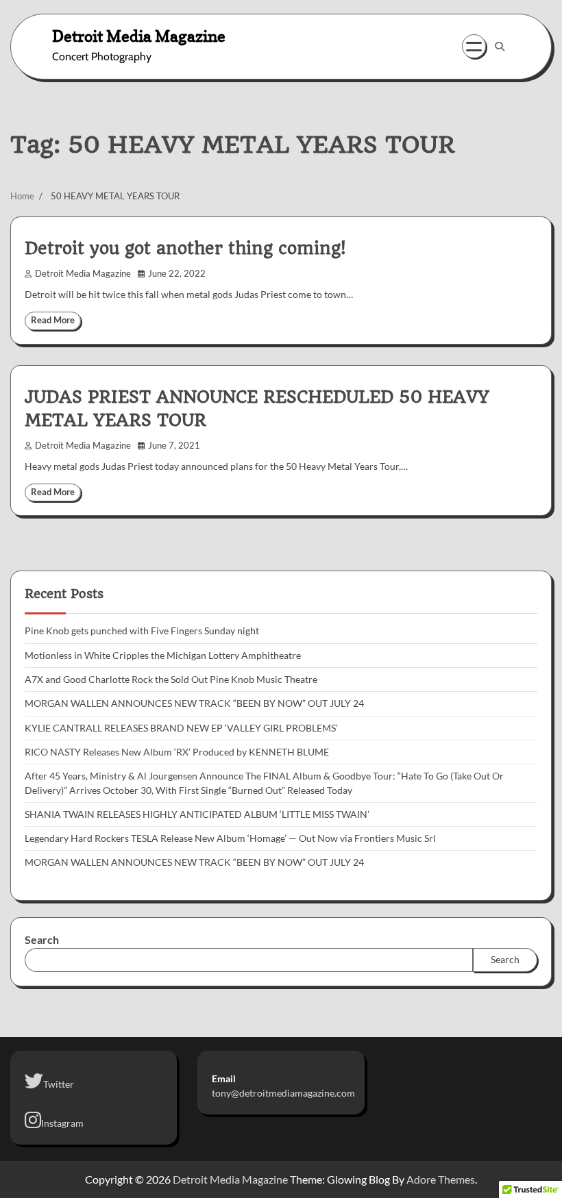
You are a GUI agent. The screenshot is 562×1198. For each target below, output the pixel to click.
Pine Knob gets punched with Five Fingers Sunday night (142, 630)
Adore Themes (440, 1179)
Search (42, 939)
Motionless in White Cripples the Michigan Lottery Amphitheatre (163, 655)
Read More (53, 320)
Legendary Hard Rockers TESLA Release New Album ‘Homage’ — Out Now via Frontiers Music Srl (230, 838)
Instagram (62, 1123)
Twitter (58, 1084)
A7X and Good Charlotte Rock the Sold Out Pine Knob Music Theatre (171, 679)
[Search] (499, 46)
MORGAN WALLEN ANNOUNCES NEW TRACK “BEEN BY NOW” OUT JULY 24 (194, 703)
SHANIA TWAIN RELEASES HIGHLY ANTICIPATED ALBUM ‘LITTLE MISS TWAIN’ (197, 814)
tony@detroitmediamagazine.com (283, 1093)
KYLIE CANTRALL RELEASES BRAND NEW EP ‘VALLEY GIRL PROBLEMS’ (181, 728)
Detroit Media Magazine (138, 36)
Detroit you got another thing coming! (185, 248)
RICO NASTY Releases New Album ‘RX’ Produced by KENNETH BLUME (177, 752)
